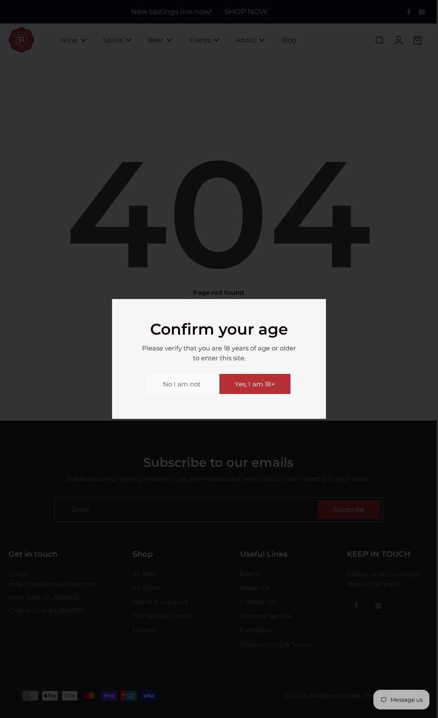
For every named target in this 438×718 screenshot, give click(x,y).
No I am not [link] (182, 384)
